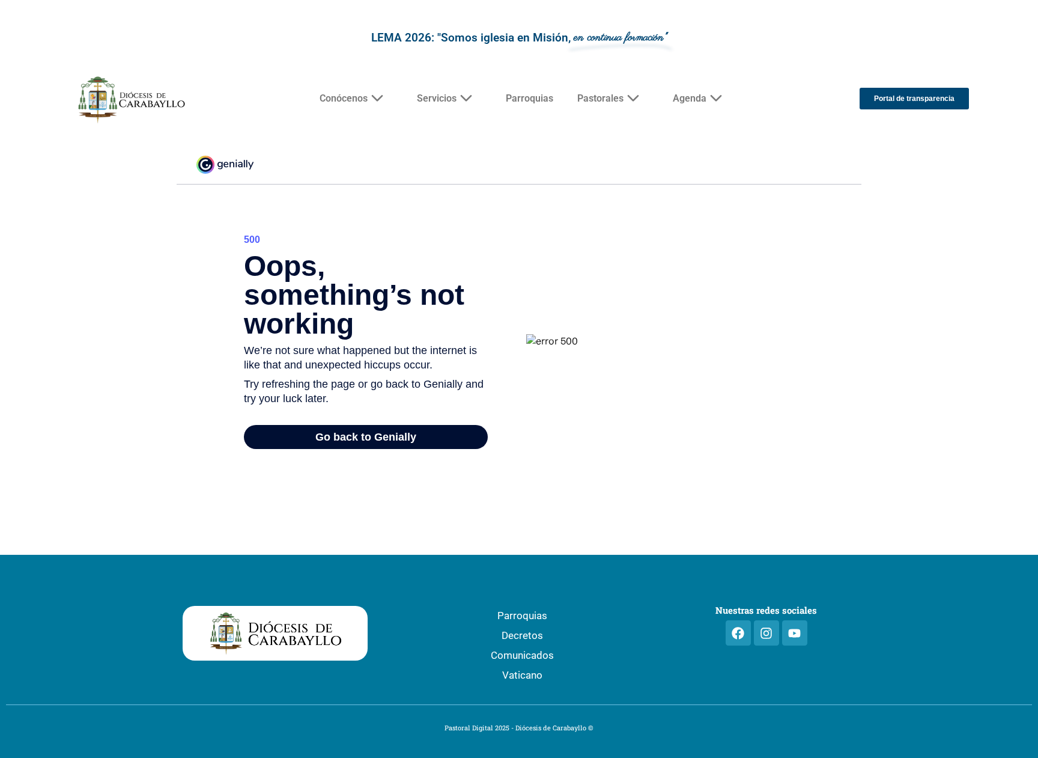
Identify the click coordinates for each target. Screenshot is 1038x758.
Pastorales (600, 98)
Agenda (689, 98)
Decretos (522, 635)
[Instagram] (766, 633)
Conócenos (344, 98)
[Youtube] (794, 633)
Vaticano (522, 675)
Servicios (437, 98)
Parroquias (529, 98)
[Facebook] (738, 633)
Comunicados (522, 655)
